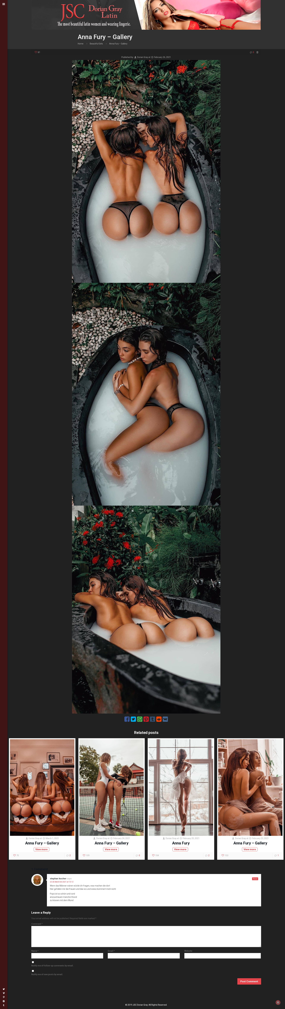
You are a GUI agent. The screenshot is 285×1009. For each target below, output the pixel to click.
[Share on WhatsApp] (139, 719)
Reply (255, 879)
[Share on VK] (165, 719)
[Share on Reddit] (159, 719)
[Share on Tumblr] (152, 719)
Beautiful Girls (96, 43)
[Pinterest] (3, 997)
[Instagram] (3, 1001)
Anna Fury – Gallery (42, 843)
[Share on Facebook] (127, 719)
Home (80, 43)
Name (35, 951)
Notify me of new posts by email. (47, 974)
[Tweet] (133, 719)
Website (188, 951)
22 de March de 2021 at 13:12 (61, 882)
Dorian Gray (142, 57)
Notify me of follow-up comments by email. (52, 965)
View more (41, 849)
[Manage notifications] (278, 1002)
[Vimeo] (3, 993)
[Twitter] (3, 989)
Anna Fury (181, 843)
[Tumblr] (3, 1005)
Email (111, 951)
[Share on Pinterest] (146, 719)
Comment (37, 924)
